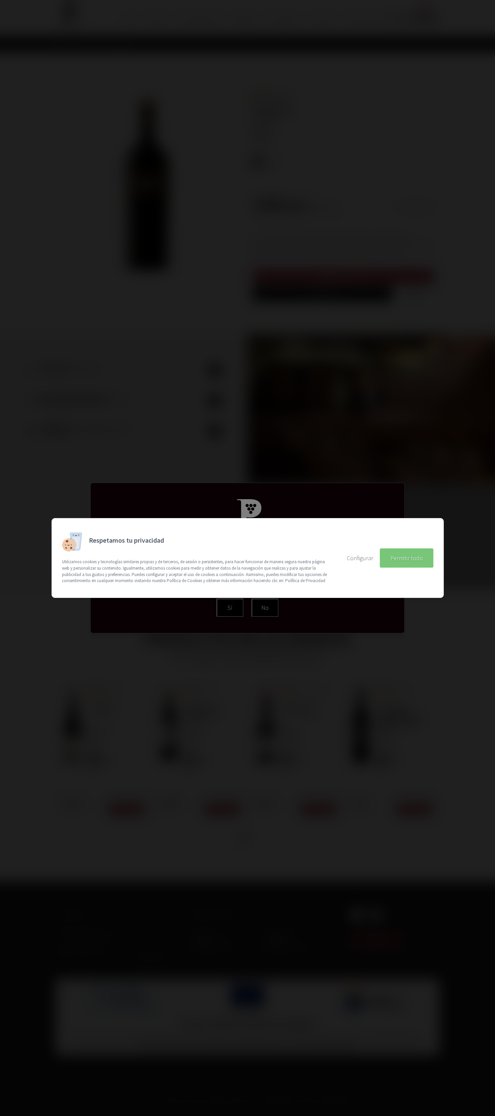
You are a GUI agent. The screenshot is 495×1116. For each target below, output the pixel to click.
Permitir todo (406, 558)
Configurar (360, 558)
